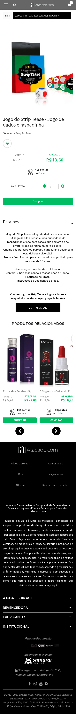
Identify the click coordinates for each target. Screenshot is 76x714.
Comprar (38, 201)
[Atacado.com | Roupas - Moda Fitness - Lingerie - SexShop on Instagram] (35, 684)
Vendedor (9, 133)
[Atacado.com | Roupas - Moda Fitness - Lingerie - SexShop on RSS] (46, 684)
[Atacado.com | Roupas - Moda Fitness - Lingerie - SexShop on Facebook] (29, 684)
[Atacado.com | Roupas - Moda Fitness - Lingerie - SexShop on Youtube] (40, 684)
